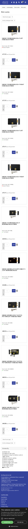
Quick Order (4, 499)
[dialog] (14, 518)
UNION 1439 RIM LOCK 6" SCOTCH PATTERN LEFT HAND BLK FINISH (12, 315)
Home (3, 7)
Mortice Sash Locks (9, 461)
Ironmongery (10, 7)
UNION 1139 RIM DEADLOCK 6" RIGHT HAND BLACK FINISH (13, 177)
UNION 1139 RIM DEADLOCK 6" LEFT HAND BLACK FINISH (12, 131)
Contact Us (4, 504)
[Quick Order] (12, 2)
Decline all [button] (20, 522)
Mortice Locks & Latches (10, 458)
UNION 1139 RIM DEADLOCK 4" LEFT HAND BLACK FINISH (12, 39)
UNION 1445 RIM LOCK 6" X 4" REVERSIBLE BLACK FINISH (10, 408)
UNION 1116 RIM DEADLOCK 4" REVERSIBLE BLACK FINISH (11, 223)
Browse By (5, 448)
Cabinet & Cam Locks (9, 453)
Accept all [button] (7, 522)
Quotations (4, 497)
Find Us (3, 503)
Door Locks (16, 7)
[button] (14, 526)
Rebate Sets (7, 452)
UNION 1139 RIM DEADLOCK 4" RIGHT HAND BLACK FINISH (13, 85)
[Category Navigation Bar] (25, 2)
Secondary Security (8, 464)
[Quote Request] (14, 2)
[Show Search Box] (19, 2)
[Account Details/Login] (16, 2)
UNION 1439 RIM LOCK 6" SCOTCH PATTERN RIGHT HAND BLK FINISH (12, 362)
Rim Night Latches (8, 466)
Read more (20, 515)
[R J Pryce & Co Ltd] (5, 2)
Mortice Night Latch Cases (10, 462)
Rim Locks (23, 7)
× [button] (26, 509)
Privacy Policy (4, 506)
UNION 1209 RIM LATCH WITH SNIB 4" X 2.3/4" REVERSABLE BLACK (13, 269)
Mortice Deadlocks (8, 459)
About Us (3, 501)
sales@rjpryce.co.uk (6, 482)
